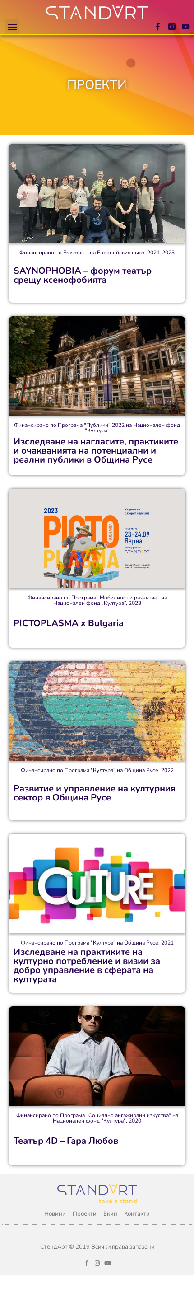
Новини (55, 1214)
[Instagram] (97, 1263)
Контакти (137, 1214)
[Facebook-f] (158, 26)
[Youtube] (185, 26)
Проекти (85, 1214)
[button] (12, 26)
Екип (110, 1214)
